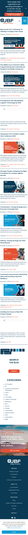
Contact (14, 513)
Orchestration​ (14, 474)
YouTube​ (14, 506)
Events (18, 58)
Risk (6, 404)
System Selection (17, 236)
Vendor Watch (8, 417)
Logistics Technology (14, 129)
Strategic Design (14, 471)
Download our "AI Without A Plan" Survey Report (14, 14)
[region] (14, 527)
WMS (6, 419)
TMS (8, 166)
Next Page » (7, 353)
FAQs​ (14, 508)
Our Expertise (14, 487)
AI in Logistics (10, 58)
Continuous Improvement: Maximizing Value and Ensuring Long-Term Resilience (13, 276)
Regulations (8, 401)
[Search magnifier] (25, 28)
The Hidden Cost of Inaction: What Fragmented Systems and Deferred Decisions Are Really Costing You (12, 67)
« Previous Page (5, 350)
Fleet (13, 96)
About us (14, 484)
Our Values (14, 493)
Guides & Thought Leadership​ (14, 503)
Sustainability (8, 410)
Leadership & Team (14, 490)
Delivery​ (14, 477)
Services (10, 202)
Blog (14, 500)
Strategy (9, 60)
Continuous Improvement (14, 480)
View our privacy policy (15, 527)
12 (2, 353)
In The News (8, 397)
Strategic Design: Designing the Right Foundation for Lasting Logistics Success (13, 173)
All (15, 58)
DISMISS (14, 532)
